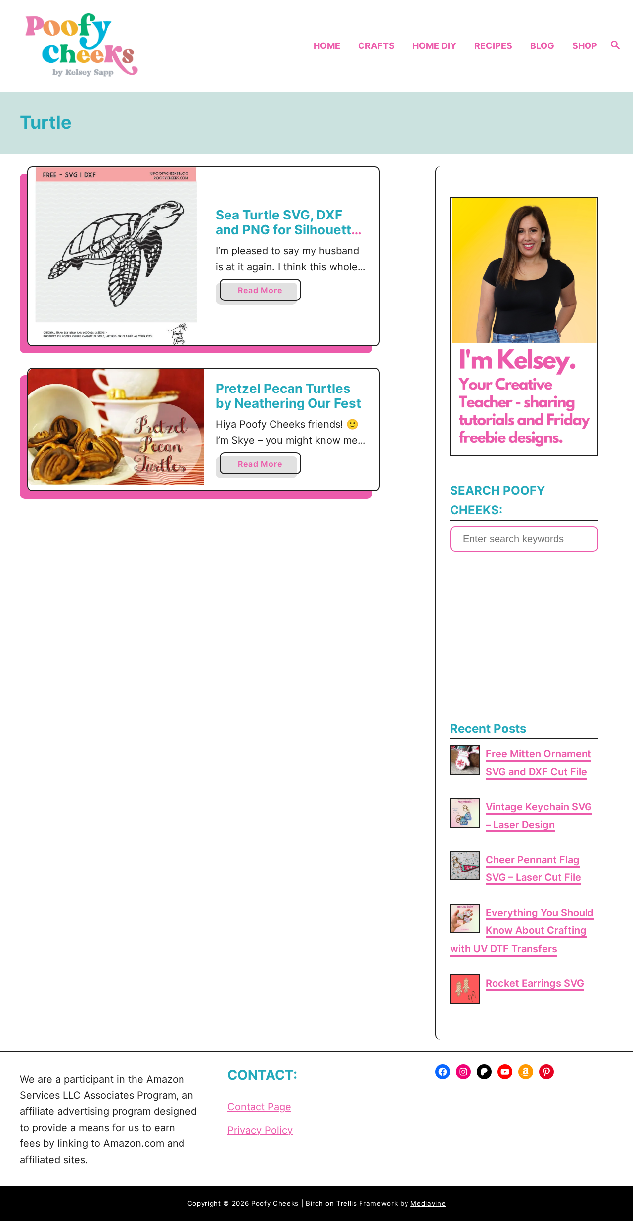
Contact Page (259, 1107)
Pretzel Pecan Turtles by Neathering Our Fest (288, 396)
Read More (263, 293)
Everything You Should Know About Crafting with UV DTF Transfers (522, 931)
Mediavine (428, 1203)
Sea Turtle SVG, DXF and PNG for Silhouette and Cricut (287, 229)
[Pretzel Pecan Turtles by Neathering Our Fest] (116, 427)
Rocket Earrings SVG (535, 983)
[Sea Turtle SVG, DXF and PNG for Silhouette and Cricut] (116, 256)
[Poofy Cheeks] (84, 46)
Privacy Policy (260, 1130)
